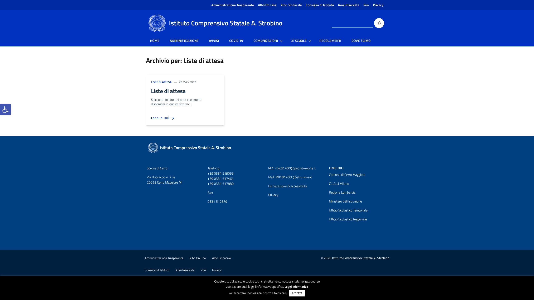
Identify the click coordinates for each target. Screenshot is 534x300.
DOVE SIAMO (361, 40)
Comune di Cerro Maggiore (347, 174)
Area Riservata (348, 5)
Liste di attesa (161, 82)
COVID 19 (236, 40)
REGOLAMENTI (330, 40)
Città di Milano (339, 183)
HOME (154, 40)
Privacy (378, 5)
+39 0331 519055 (221, 173)
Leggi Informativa (296, 286)
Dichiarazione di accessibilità (287, 186)
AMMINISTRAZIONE (184, 40)
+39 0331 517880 (221, 183)
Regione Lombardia (342, 192)
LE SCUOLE (299, 40)
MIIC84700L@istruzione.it (294, 177)
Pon (366, 5)
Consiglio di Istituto (320, 5)
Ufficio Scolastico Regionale (348, 219)
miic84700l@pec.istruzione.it (295, 168)
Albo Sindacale (291, 5)
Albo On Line (267, 5)
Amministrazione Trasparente (232, 5)
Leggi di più (161, 118)
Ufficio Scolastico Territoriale (348, 210)
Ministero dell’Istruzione (345, 201)
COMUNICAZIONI (265, 40)
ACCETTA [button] (297, 293)
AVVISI (214, 40)
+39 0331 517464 (221, 178)
